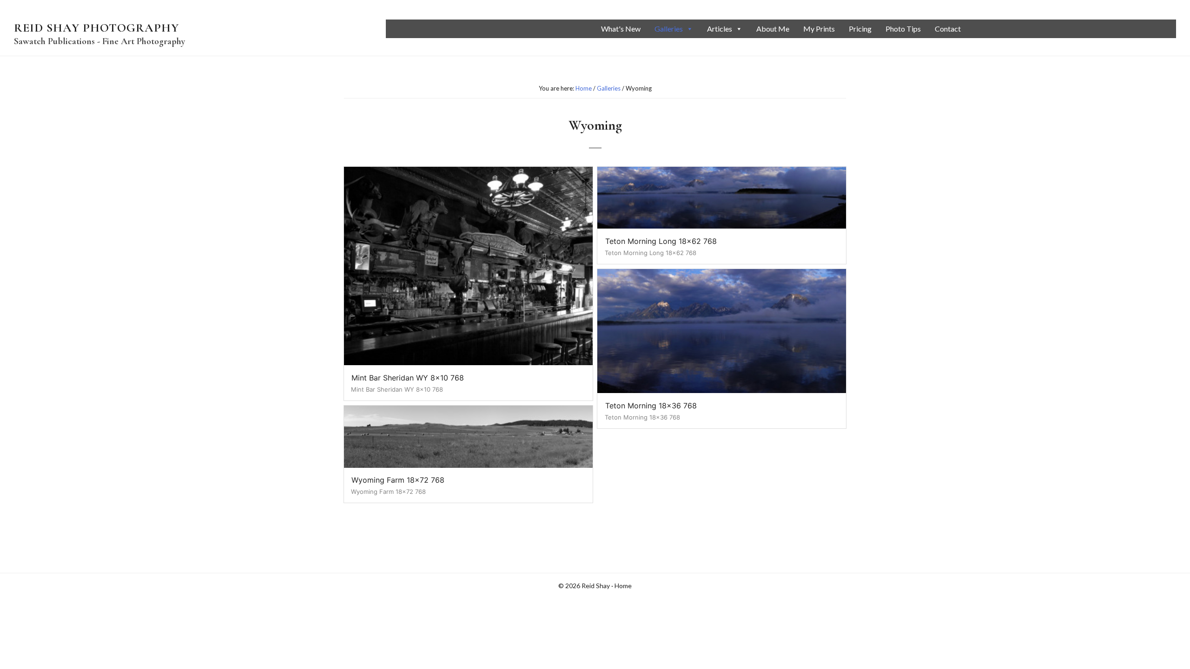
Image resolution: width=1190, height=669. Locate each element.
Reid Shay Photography (96, 27)
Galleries (668, 28)
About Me (772, 28)
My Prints (819, 28)
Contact (948, 28)
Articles (719, 28)
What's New (621, 28)
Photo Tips (903, 28)
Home (623, 586)
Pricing (860, 28)
